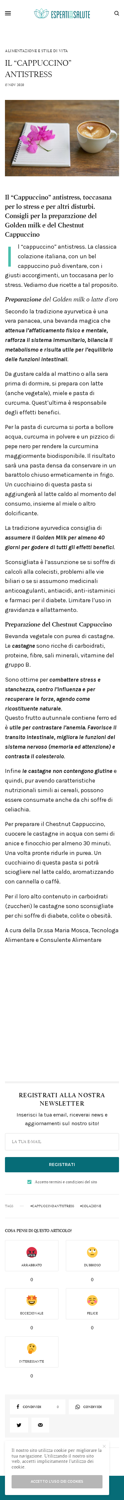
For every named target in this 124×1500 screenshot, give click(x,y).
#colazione (90, 1206)
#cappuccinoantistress (52, 1206)
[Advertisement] (62, 1012)
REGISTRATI (62, 1164)
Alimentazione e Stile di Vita (36, 51)
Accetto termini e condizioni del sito (66, 1182)
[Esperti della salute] (62, 13)
